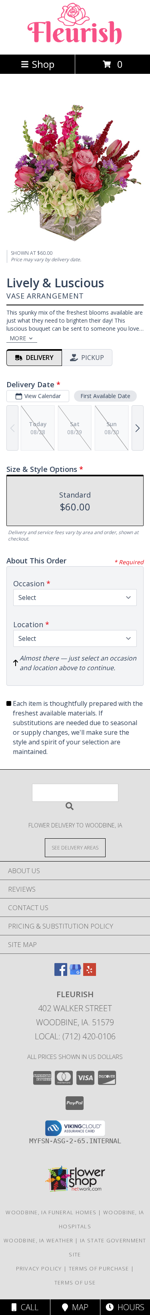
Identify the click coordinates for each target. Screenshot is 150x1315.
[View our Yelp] (89, 973)
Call (27, 1307)
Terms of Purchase (99, 1268)
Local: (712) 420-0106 (75, 1036)
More (18, 338)
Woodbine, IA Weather (38, 1240)
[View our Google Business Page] (75, 973)
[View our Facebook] (60, 973)
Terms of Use (75, 1282)
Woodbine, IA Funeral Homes (51, 1212)
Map (78, 1307)
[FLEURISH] (75, 43)
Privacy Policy (39, 1268)
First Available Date (105, 396)
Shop (43, 64)
